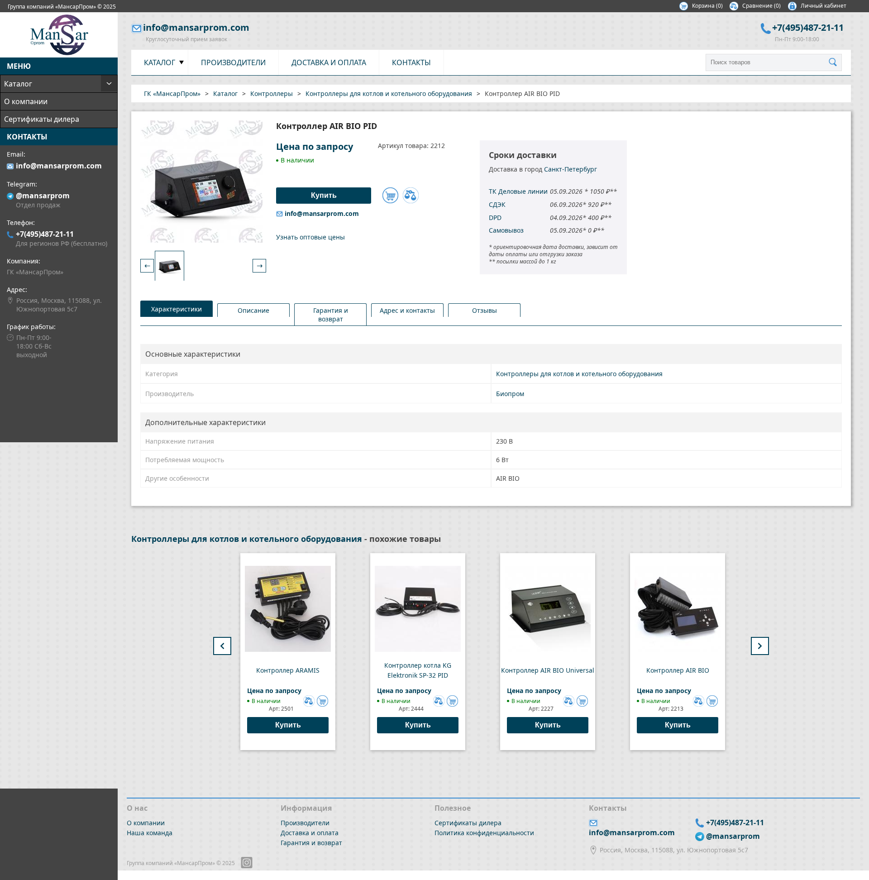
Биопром (510, 393)
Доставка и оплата (328, 62)
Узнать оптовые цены (310, 237)
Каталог (18, 84)
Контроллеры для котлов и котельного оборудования (579, 373)
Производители (233, 62)
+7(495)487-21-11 (45, 234)
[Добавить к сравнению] (411, 195)
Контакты (411, 62)
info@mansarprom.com (59, 166)
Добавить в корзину (390, 195)
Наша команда (149, 832)
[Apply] (835, 62)
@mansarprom (43, 196)
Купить (288, 725)
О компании (26, 101)
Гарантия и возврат (311, 842)
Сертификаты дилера (41, 119)
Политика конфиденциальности (484, 832)
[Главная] (59, 52)
